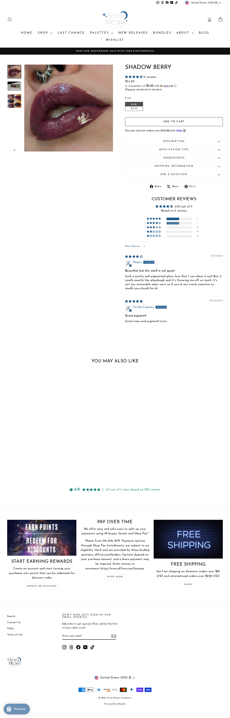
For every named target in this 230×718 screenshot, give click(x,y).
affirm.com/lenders (108, 554)
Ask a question (173, 174)
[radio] (134, 106)
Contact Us (14, 622)
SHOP (44, 32)
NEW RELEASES (133, 32)
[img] (134, 256)
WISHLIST (115, 40)
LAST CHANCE (71, 32)
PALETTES (100, 32)
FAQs (10, 628)
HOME (26, 32)
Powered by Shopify (115, 704)
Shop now (115, 577)
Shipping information (174, 166)
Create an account (42, 586)
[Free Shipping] (188, 539)
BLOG (204, 32)
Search (11, 616)
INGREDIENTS (174, 158)
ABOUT (183, 32)
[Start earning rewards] (41, 538)
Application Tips (174, 149)
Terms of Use (15, 634)
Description (174, 141)
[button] (134, 77)
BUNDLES (162, 32)
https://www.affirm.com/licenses (122, 568)
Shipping (130, 89)
